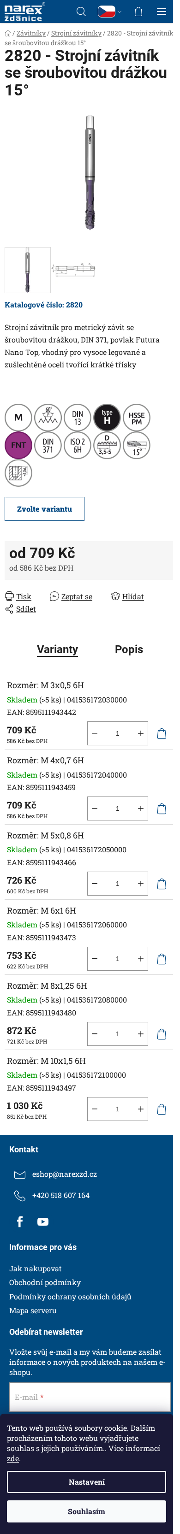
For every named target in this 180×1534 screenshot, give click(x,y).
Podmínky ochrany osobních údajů (70, 1296)
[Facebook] (19, 1222)
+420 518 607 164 (61, 1195)
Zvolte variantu (44, 508)
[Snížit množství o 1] (95, 733)
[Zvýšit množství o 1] (141, 733)
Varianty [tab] (57, 649)
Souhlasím (86, 1511)
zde (13, 1458)
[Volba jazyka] (110, 11)
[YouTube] (43, 1222)
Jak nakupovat (35, 1268)
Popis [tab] (129, 649)
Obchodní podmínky (45, 1282)
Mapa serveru (33, 1310)
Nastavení (87, 1482)
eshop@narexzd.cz (64, 1174)
